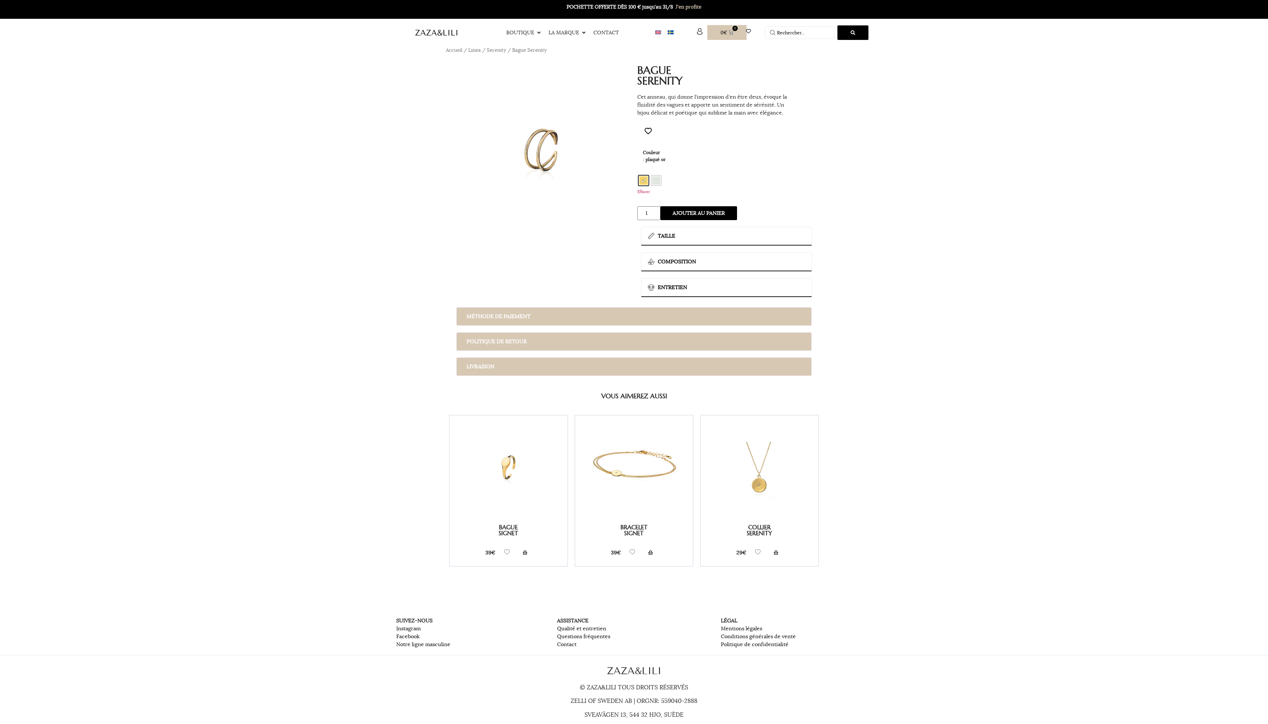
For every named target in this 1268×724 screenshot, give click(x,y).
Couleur (651, 152)
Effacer (643, 191)
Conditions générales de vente (758, 636)
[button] (524, 32)
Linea (474, 50)
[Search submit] (852, 32)
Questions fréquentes (583, 636)
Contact (567, 644)
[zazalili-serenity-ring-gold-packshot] (541, 154)
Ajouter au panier (699, 213)
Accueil (454, 50)
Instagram (408, 628)
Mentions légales (741, 628)
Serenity (496, 50)
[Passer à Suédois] (670, 32)
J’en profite (688, 7)
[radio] (644, 180)
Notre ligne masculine (423, 644)
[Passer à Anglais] (658, 32)
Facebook (408, 636)
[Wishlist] (750, 31)
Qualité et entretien (581, 628)
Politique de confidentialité (755, 644)
